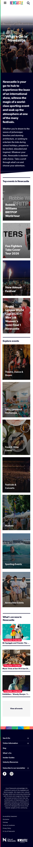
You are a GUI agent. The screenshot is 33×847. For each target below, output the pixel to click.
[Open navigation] (5, 2)
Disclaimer (6, 819)
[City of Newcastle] (9, 840)
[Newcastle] (22, 841)
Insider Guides (8, 758)
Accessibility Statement (10, 816)
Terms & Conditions (9, 825)
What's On (7, 753)
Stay (4, 748)
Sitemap (5, 822)
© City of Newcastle (9, 831)
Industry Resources (10, 762)
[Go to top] (29, 843)
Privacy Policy (7, 828)
